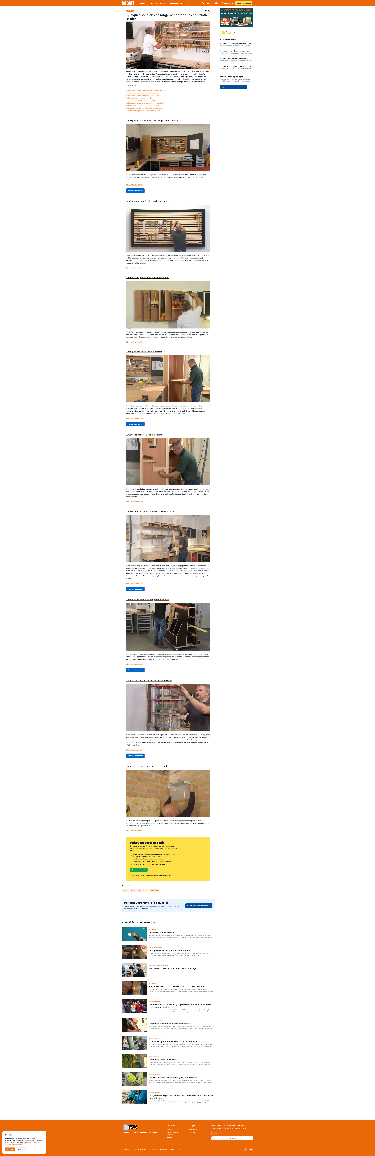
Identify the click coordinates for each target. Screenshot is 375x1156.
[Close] (43, 1134)
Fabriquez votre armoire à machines (140, 98)
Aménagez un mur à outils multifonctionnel (142, 93)
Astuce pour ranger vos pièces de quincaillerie (144, 108)
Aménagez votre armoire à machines (140, 100)
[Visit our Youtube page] (251, 1149)
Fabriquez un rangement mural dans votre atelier (145, 103)
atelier (125, 890)
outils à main (155, 890)
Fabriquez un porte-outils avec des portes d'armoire (146, 90)
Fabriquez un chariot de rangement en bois (142, 105)
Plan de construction (135, 670)
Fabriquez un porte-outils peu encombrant (142, 95)
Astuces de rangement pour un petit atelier (143, 111)
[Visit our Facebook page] (246, 1149)
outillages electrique (139, 890)
